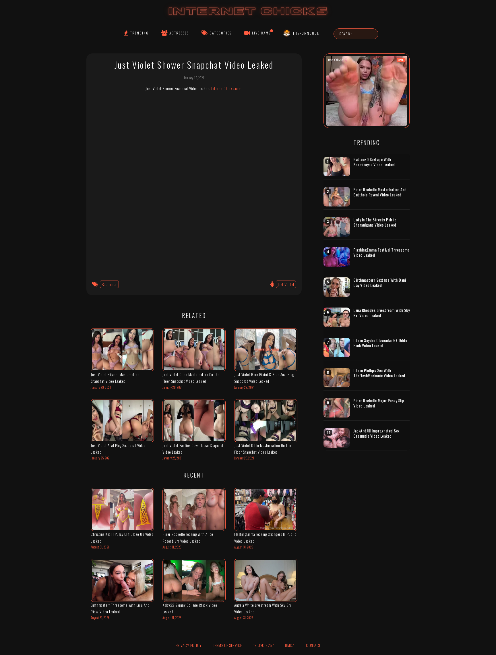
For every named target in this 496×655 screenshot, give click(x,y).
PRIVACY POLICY (189, 645)
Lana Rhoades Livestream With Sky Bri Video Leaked (381, 313)
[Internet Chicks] (248, 17)
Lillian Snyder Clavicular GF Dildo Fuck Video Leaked (380, 343)
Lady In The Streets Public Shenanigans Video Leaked (374, 222)
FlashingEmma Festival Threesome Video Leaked (381, 252)
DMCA (289, 645)
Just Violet (286, 284)
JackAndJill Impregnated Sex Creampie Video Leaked (376, 433)
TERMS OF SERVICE (227, 645)
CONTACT (313, 645)
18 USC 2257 (263, 645)
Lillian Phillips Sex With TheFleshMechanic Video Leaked (379, 373)
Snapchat (109, 284)
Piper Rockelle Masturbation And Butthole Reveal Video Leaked (380, 192)
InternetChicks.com (226, 88)
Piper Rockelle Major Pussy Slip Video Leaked (378, 403)
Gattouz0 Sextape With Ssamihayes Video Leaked (374, 162)
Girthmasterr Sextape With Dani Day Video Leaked (379, 282)
